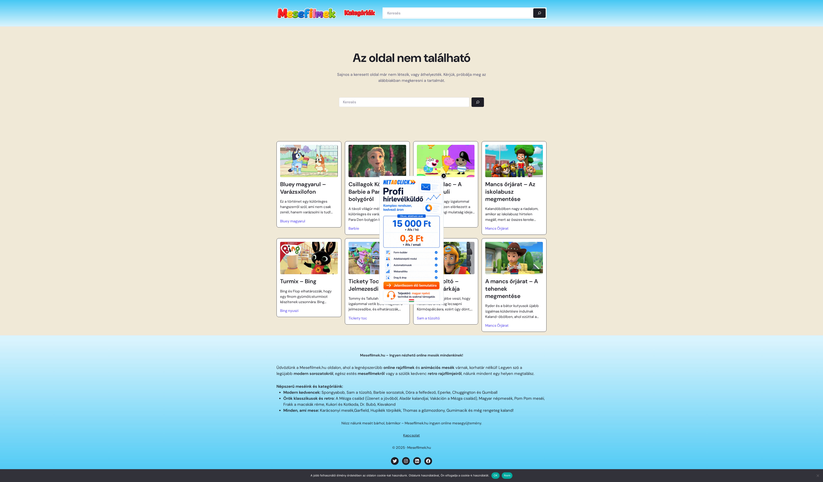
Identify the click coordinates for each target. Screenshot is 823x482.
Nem (507, 475)
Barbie (353, 228)
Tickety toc (357, 318)
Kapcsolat (411, 435)
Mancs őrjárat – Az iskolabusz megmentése (510, 192)
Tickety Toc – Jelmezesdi (366, 285)
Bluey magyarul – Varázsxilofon (303, 188)
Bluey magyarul (292, 221)
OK (496, 475)
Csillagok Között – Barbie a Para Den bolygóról (372, 192)
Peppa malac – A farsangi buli (439, 188)
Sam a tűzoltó (428, 318)
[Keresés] (539, 13)
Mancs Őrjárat (497, 228)
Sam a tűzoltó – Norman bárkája (438, 285)
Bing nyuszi (289, 310)
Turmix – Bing (298, 281)
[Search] (478, 102)
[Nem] (817, 475)
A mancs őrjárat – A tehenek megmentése (511, 289)
